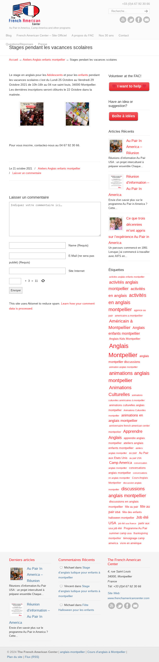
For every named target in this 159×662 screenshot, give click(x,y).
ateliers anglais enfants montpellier (125, 445)
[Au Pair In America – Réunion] (116, 146)
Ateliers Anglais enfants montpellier (44, 59)
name (78, 245)
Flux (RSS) (32, 656)
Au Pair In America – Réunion (134, 147)
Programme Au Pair (135, 528)
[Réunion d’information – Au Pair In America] (116, 182)
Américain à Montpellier (120, 324)
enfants (83, 75)
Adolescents (55, 75)
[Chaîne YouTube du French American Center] (123, 22)
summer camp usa (120, 533)
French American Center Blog (24, 13)
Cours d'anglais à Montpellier (106, 652)
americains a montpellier (129, 315)
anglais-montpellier (72, 652)
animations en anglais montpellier (125, 418)
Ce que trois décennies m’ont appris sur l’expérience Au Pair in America (128, 230)
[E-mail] (146, 22)
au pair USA (135, 458)
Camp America (120, 463)
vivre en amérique (130, 543)
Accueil (13, 59)
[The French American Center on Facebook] (138, 22)
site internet (76, 270)
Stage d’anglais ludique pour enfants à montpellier (79, 572)
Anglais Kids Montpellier (124, 338)
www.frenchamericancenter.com (128, 598)
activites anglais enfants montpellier (127, 277)
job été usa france (127, 523)
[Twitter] (131, 22)
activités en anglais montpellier (127, 302)
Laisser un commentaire (26, 173)
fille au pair (131, 506)
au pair (133, 453)
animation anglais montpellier (123, 367)
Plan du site (14, 656)
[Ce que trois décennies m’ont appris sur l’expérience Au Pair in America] (116, 223)
